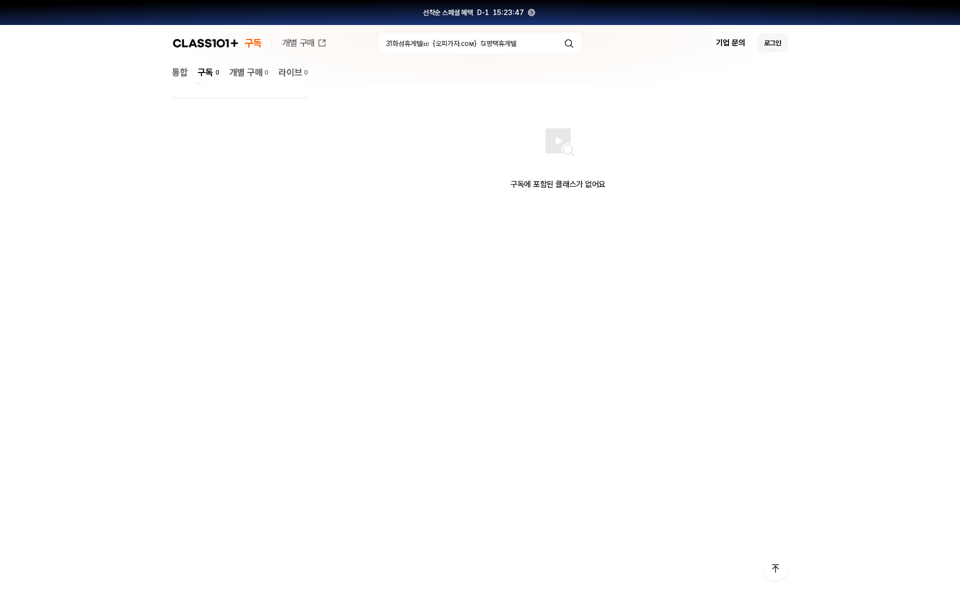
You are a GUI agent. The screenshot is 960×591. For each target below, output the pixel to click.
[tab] (180, 72)
